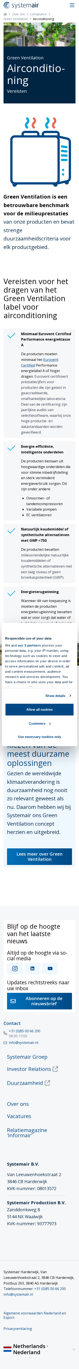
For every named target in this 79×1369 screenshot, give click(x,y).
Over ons (18, 14)
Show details (55, 696)
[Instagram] (15, 968)
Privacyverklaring (18, 1328)
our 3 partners (29, 645)
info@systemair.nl (18, 1294)
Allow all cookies (39, 709)
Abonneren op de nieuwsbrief (44, 1001)
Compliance (38, 14)
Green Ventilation (16, 19)
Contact (12, 1023)
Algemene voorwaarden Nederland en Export (35, 1315)
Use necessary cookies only (39, 737)
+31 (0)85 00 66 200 (24, 1031)
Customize (37, 723)
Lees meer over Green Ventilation (39, 856)
